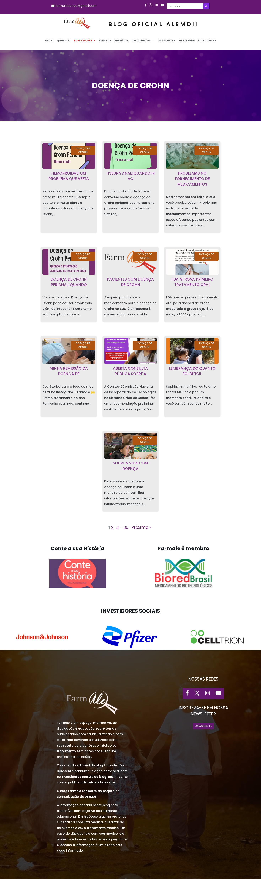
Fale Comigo (207, 40)
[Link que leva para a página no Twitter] (150, 5)
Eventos (105, 40)
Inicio (49, 40)
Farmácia (121, 40)
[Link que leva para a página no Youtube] (162, 5)
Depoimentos (141, 40)
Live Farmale (166, 40)
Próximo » (141, 527)
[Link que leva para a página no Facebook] (146, 5)
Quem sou (63, 40)
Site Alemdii (186, 40)
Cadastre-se (203, 726)
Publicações (83, 40)
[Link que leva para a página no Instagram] (156, 5)
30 (126, 527)
